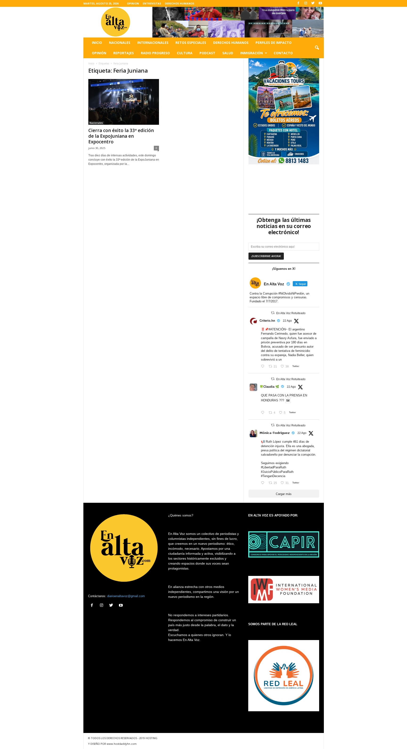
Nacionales (119, 42)
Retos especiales (190, 42)
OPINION (133, 3)
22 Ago (287, 320)
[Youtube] (320, 3)
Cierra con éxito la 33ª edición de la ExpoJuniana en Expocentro (121, 136)
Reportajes (123, 53)
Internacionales (152, 42)
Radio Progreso (155, 53)
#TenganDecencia (273, 476)
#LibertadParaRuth (273, 467)
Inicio (97, 42)
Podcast (207, 53)
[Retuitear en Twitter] (272, 313)
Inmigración (251, 53)
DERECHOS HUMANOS (179, 3)
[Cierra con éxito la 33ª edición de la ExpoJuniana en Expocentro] (123, 102)
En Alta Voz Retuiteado (290, 313)
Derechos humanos (230, 42)
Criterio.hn (267, 320)
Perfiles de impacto (274, 42)
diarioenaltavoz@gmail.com (126, 596)
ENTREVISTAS (152, 3)
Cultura (184, 53)
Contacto (283, 53)
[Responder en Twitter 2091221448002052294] (264, 413)
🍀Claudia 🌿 (269, 386)
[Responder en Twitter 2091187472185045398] (264, 367)
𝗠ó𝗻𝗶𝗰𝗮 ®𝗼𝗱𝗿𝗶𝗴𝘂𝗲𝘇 (275, 433)
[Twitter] (313, 3)
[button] (317, 48)
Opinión (99, 53)
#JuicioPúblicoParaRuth (277, 472)
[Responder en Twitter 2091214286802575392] (264, 483)
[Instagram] (306, 3)
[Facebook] (298, 3)
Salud (227, 53)
